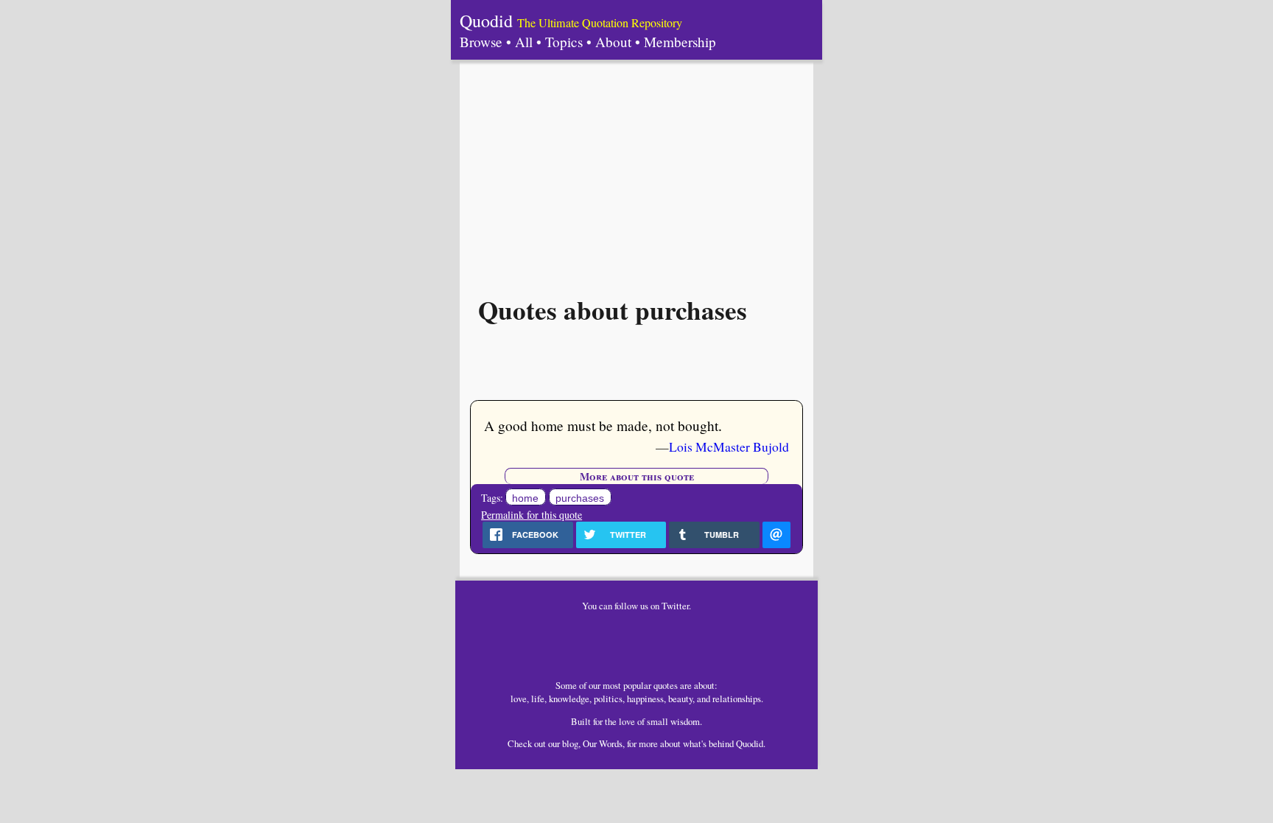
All (524, 41)
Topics (564, 41)
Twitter (675, 605)
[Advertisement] (636, 170)
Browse (481, 41)
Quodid (486, 20)
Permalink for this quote (531, 515)
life (537, 698)
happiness (645, 698)
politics (608, 698)
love (519, 698)
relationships (736, 698)
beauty (680, 698)
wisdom (685, 721)
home (525, 498)
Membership (680, 41)
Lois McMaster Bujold (729, 446)
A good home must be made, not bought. (603, 425)
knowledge (569, 698)
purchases (579, 498)
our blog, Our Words (585, 743)
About (613, 41)
